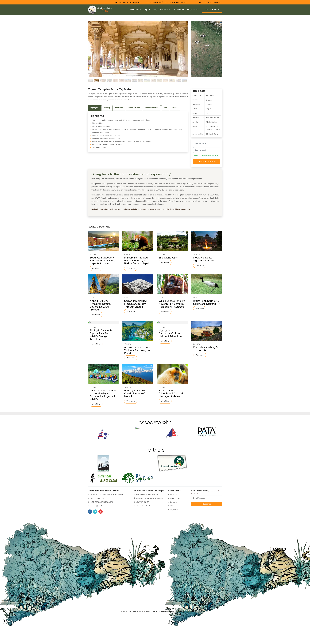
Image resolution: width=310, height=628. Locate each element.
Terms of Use (175, 498)
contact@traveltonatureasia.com (129, 2)
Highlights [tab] (94, 108)
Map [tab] (165, 108)
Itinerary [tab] (107, 108)
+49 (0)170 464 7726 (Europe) (176, 2)
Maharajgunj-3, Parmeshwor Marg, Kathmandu (107, 494)
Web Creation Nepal (184, 611)
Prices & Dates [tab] (134, 108)
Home (201, 2)
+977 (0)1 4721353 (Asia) (155, 2)
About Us (208, 2)
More (134, 100)
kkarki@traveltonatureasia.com (147, 506)
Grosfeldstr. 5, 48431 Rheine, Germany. (150, 498)
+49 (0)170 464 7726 (143, 502)
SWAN (125, 179)
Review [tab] (175, 108)
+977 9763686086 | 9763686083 (101, 502)
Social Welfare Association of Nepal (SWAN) (134, 184)
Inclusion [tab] (119, 108)
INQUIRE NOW (212, 9)
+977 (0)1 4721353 (97, 498)
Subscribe (206, 504)
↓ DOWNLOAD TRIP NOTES (207, 161)
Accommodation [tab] (152, 108)
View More (96, 268)
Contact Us (217, 2)
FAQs (172, 506)
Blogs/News (174, 510)
